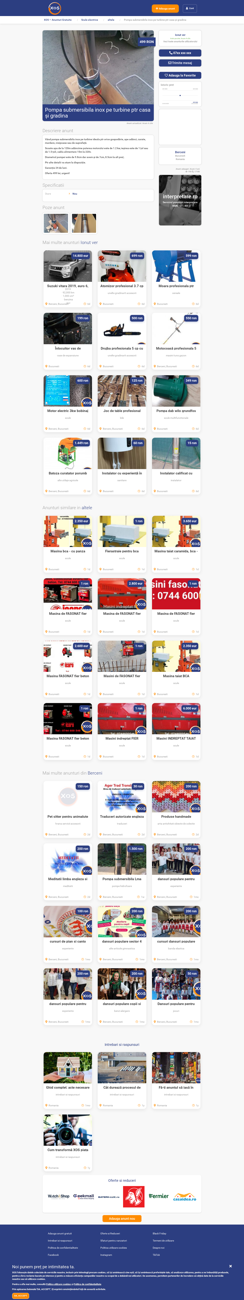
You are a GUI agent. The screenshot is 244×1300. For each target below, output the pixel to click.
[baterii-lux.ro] (108, 1196)
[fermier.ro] (158, 1196)
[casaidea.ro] (184, 1196)
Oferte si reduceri (122, 1180)
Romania (180, 159)
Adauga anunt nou (122, 1218)
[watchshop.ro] (58, 1197)
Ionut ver (89, 242)
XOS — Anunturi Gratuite (58, 19)
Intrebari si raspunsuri (122, 1044)
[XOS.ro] (55, 8)
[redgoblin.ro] (133, 1196)
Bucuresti (180, 155)
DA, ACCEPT (20, 1295)
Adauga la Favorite (182, 75)
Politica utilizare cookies (58, 1284)
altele (111, 19)
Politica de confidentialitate (87, 1284)
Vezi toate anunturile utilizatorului (180, 41)
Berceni (180, 152)
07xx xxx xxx (182, 53)
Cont (191, 8)
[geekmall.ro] (83, 1197)
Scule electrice (89, 19)
